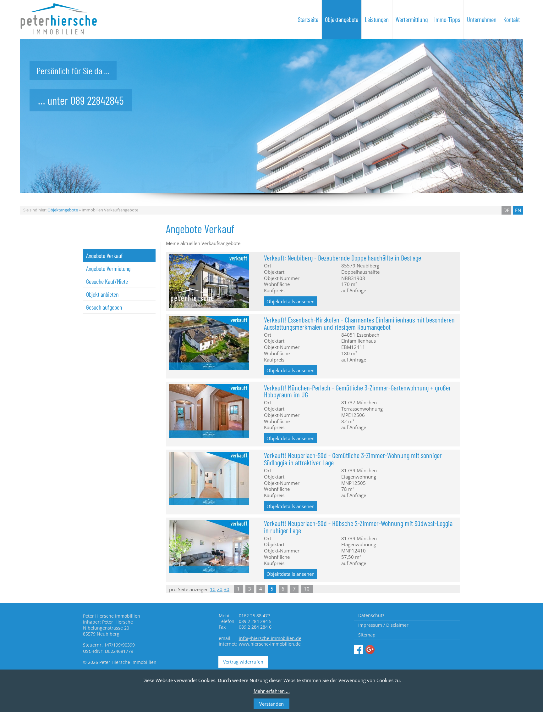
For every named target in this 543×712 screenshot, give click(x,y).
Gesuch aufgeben (104, 307)
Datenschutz (371, 615)
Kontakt (511, 19)
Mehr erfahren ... (272, 691)
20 (219, 589)
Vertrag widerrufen (243, 662)
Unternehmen (481, 19)
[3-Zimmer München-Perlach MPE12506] (209, 436)
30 (226, 589)
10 (213, 589)
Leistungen (377, 19)
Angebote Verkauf (104, 255)
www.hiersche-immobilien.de (270, 644)
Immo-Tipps (447, 19)
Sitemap (367, 635)
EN (518, 210)
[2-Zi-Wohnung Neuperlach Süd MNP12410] (209, 571)
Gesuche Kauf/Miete (107, 281)
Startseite (308, 19)
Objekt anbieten (102, 294)
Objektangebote (341, 19)
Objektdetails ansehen (290, 301)
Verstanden (271, 704)
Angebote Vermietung (108, 268)
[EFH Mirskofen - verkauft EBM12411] (209, 368)
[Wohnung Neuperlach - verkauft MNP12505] (209, 503)
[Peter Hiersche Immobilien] (358, 650)
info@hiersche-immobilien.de (270, 638)
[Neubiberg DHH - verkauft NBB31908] (209, 306)
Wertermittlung (412, 19)
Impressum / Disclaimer (383, 625)
